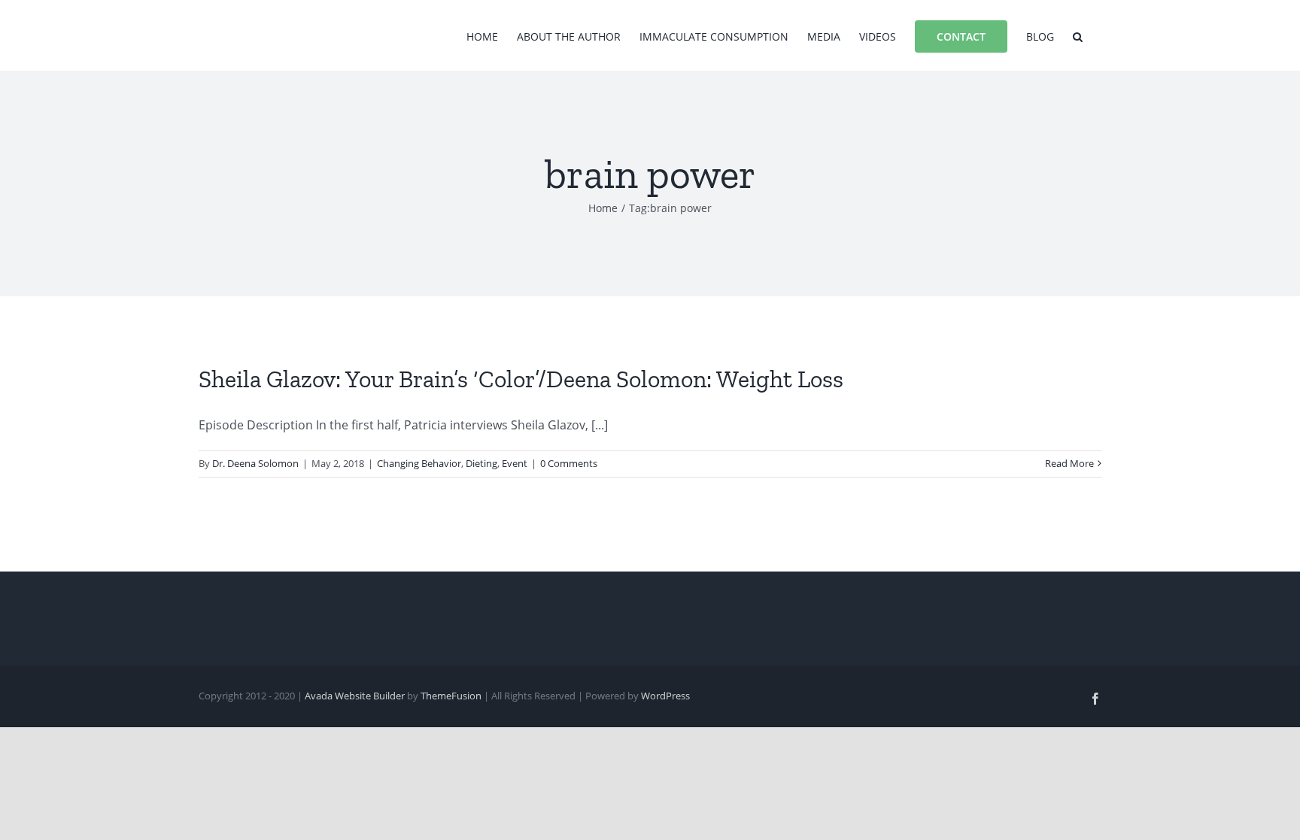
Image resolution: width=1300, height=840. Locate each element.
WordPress (665, 695)
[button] (1078, 35)
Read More (1069, 463)
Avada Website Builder (355, 695)
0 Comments (568, 463)
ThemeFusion (451, 695)
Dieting (481, 463)
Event (514, 463)
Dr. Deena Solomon (255, 463)
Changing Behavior (419, 463)
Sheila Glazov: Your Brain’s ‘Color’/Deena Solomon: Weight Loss (521, 379)
